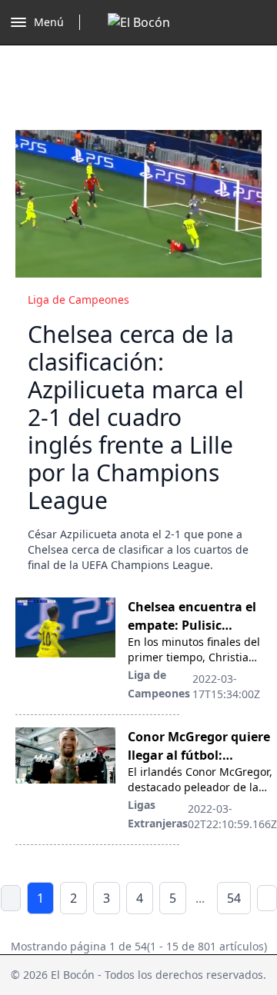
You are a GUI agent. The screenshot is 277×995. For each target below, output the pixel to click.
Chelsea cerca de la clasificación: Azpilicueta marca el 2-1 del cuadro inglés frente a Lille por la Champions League (136, 417)
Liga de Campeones (78, 299)
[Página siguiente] (267, 898)
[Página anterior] (11, 898)
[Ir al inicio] (139, 22)
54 (234, 898)
